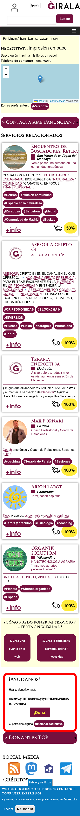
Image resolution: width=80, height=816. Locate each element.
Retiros (11, 195)
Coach (7, 449)
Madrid (51, 211)
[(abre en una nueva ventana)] (31, 768)
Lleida (27, 325)
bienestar (47, 392)
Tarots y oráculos (19, 523)
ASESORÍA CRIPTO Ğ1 (51, 247)
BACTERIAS (12, 577)
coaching (13, 461)
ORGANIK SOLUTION (43, 551)
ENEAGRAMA (13, 179)
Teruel (10, 334)
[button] (40, 79)
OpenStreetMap (57, 100)
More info (70, 799)
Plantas (11, 588)
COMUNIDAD (12, 183)
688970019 (43, 60)
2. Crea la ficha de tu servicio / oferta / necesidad (56, 648)
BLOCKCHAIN (13, 289)
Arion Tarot (46, 487)
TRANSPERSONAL (17, 187)
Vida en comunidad (37, 195)
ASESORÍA (11, 273)
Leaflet (40, 100)
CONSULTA (67, 289)
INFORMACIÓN (31, 293)
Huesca (11, 325)
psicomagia (32, 515)
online (7, 453)
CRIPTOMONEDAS (21, 285)
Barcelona (33, 211)
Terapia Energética (45, 362)
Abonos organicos (36, 588)
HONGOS (29, 577)
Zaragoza (41, 106)
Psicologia (45, 523)
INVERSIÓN (65, 281)
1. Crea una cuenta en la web (17, 648)
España (11, 597)
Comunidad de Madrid (22, 219)
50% (70, 228)
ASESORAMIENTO (42, 289)
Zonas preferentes (14, 105)
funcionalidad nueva (49, 724)
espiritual (63, 515)
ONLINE (8, 293)
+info (13, 229)
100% (69, 342)
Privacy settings (40, 782)
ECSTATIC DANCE (54, 175)
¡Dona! (40, 712)
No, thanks (25, 809)
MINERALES (46, 577)
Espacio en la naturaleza (24, 203)
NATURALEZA (63, 179)
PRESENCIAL (66, 277)
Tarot (6, 515)
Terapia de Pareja (38, 461)
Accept (8, 809)
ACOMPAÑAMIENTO (40, 277)
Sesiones (63, 461)
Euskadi (50, 219)
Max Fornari (47, 421)
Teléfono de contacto (16, 60)
